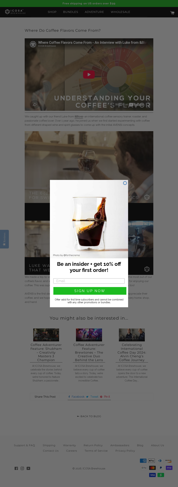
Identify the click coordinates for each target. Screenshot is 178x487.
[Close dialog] (125, 183)
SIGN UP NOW (89, 291)
